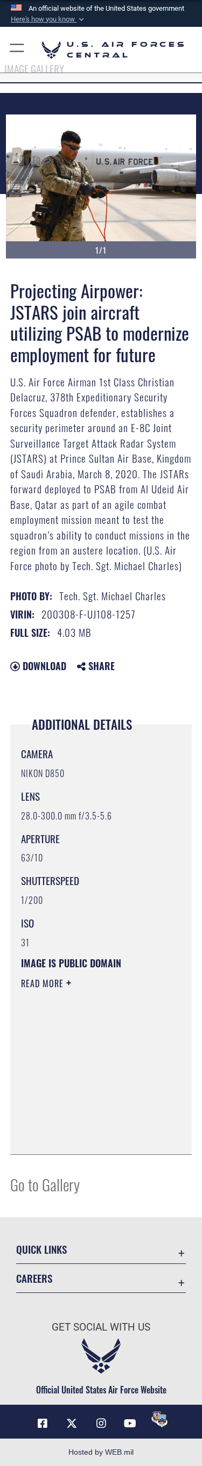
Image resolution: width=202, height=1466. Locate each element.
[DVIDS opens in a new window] (159, 1419)
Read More (43, 983)
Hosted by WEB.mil (101, 1452)
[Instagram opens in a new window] (101, 1423)
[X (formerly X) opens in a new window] (72, 1423)
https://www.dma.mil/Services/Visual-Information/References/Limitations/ (86, 1119)
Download (43, 666)
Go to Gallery (45, 1184)
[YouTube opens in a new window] (130, 1423)
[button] (48, 19)
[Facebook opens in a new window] (42, 1423)
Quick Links (41, 1249)
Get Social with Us (101, 1327)
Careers (34, 1278)
